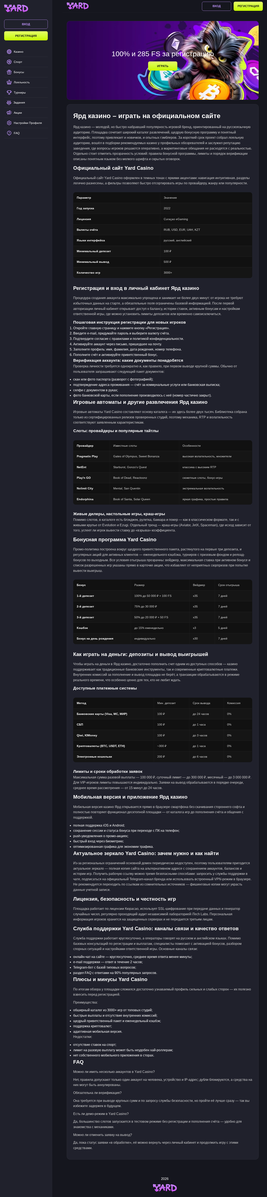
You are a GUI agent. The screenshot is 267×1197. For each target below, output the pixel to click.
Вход (26, 24)
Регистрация (26, 35)
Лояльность (22, 82)
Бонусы (19, 72)
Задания (19, 102)
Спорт (18, 62)
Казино (18, 51)
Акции (18, 112)
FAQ (17, 133)
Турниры (20, 92)
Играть (162, 66)
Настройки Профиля (28, 123)
